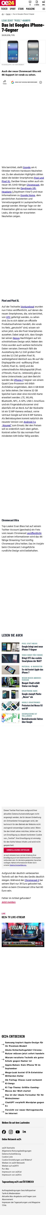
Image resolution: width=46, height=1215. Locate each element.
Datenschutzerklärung (18, 865)
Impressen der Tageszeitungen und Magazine (21, 1202)
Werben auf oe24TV (10, 1166)
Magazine (30, 8)
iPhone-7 (18, 380)
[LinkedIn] (24, 1132)
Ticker (4, 8)
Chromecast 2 (32, 880)
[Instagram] (11, 1132)
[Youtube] (18, 1132)
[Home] (3, 14)
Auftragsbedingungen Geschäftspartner (19, 1190)
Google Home (27, 195)
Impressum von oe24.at (12, 1172)
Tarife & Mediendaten (11, 1193)
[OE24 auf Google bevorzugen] (40, 82)
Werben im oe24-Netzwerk (13, 1163)
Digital (8, 14)
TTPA (4, 1205)
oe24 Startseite (8, 1148)
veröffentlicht (34, 533)
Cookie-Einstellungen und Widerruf (17, 1160)
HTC (8, 317)
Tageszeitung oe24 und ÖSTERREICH (18, 1181)
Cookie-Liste (7, 1157)
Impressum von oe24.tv (12, 1175)
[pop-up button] (36, 943)
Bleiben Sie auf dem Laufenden (16, 1122)
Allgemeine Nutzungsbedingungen (16, 1151)
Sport (13, 8)
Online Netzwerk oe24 (11, 1139)
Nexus (16, 338)
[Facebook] (4, 1132)
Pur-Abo (5, 1169)
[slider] (14, 943)
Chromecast (33, 185)
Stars (21, 8)
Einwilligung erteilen (18, 850)
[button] (6, 943)
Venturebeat (27, 307)
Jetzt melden (9, 902)
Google (27, 168)
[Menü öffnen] (43, 9)
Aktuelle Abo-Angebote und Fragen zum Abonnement (19, 1198)
